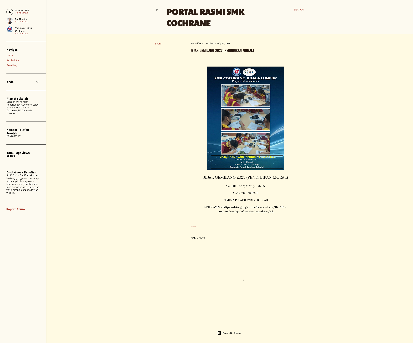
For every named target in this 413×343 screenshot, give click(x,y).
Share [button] (158, 43)
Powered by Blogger (232, 333)
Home (10, 55)
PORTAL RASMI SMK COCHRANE (205, 17)
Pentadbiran (13, 60)
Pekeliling (11, 65)
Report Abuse (15, 209)
